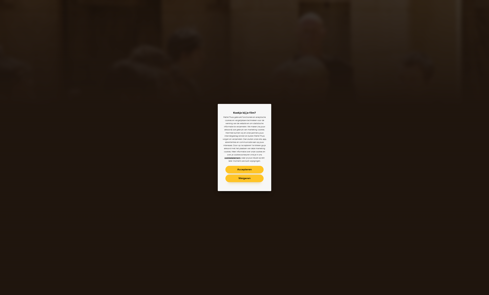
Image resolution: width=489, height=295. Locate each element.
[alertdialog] (244, 147)
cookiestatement (232, 158)
